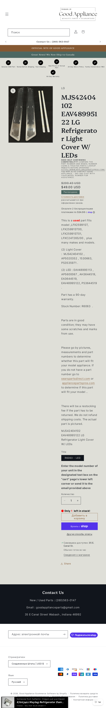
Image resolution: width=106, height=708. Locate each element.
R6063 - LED (72, 458)
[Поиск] (66, 32)
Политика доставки (88, 696)
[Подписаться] (64, 634)
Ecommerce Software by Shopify (51, 693)
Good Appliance (27, 693)
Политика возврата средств (84, 693)
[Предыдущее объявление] (6, 42)
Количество (67, 494)
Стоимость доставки (72, 197)
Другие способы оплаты (79, 534)
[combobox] (39, 32)
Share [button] (67, 563)
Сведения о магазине (77, 555)
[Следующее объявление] (100, 42)
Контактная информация (85, 700)
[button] (7, 14)
